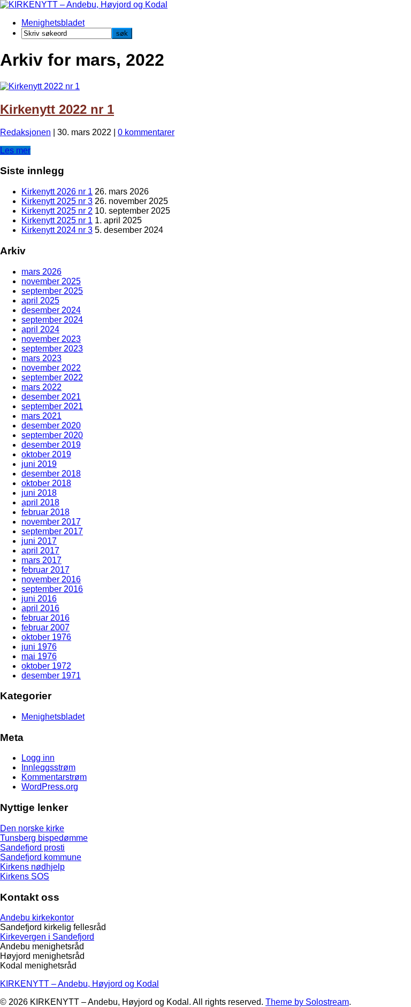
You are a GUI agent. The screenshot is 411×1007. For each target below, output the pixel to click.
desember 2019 (51, 444)
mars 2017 (41, 560)
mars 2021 (41, 415)
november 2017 (51, 521)
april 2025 (40, 300)
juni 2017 (39, 540)
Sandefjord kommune (40, 857)
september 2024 (52, 319)
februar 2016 (45, 617)
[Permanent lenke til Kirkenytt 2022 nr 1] (40, 86)
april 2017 (40, 550)
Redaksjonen (25, 132)
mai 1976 (39, 656)
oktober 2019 (46, 454)
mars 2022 (41, 387)
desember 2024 (51, 310)
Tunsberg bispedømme (44, 837)
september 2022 (52, 377)
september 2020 (52, 435)
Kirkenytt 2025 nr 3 (57, 201)
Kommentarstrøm (54, 777)
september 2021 (52, 406)
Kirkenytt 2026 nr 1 (57, 191)
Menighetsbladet (53, 22)
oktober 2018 (46, 483)
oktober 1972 (46, 665)
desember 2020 (51, 425)
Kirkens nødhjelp (32, 866)
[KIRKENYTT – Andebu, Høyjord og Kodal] (84, 4)
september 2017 (52, 531)
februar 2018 (45, 512)
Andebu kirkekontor (37, 917)
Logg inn (38, 757)
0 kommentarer (146, 132)
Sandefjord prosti (32, 847)
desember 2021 (51, 396)
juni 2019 (39, 464)
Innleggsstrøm (48, 767)
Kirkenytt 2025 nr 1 (57, 220)
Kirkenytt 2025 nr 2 (57, 210)
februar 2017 (45, 569)
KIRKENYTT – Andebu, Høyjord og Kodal (79, 983)
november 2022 (51, 367)
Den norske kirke (32, 828)
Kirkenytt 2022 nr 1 (57, 109)
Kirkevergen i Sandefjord (47, 936)
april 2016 (40, 608)
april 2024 (40, 329)
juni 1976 (39, 646)
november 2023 (51, 339)
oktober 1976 (46, 637)
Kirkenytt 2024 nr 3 (57, 230)
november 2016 (51, 579)
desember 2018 (51, 473)
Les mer (15, 150)
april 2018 (40, 502)
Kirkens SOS (24, 876)
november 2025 (51, 281)
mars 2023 (41, 358)
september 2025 (52, 290)
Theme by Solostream (307, 1001)
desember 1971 (51, 675)
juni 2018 (39, 492)
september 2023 (52, 348)
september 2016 (52, 589)
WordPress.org (49, 786)
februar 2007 (45, 627)
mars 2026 (41, 271)
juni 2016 (39, 598)
